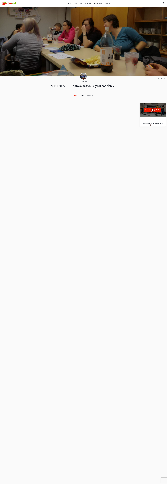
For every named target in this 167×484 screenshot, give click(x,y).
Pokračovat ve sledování (152, 110)
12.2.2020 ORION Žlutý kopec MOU (153, 123)
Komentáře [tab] (90, 95)
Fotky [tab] (75, 95)
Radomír (153, 125)
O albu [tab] (82, 95)
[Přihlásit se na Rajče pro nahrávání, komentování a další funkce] (164, 3)
